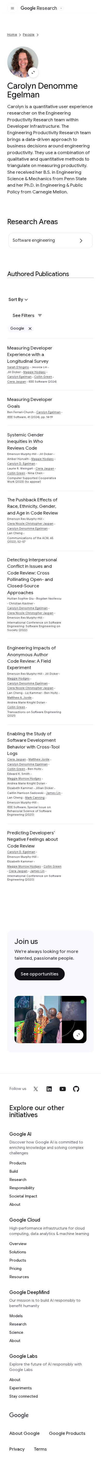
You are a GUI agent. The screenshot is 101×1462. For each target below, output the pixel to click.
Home (12, 34)
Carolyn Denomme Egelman (27, 528)
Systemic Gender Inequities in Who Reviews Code (25, 441)
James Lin (53, 793)
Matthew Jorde (38, 759)
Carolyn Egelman (19, 376)
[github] (76, 1089)
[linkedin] (49, 1089)
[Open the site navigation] (12, 8)
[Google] (19, 1415)
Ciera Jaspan (16, 381)
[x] (36, 1089)
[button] (18, 299)
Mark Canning (35, 797)
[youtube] (62, 1089)
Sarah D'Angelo (18, 367)
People (28, 34)
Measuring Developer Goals (29, 403)
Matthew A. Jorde (19, 697)
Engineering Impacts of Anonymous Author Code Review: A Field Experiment (31, 657)
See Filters (23, 315)
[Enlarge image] (33, 72)
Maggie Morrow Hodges (24, 778)
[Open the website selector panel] (61, 8)
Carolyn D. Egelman (21, 463)
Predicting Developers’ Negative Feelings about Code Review (32, 839)
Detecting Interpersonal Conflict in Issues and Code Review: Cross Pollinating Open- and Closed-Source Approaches (32, 576)
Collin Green (43, 376)
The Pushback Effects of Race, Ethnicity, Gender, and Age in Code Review (32, 506)
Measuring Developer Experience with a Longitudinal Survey (29, 354)
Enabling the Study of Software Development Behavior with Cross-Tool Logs (33, 743)
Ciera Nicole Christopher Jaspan (30, 523)
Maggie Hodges (34, 372)
